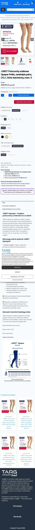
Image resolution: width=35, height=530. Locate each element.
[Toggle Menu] (3, 9)
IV (12, 119)
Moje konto (17, 4)
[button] (32, 39)
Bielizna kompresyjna (18, 15)
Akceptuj (17, 267)
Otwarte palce (6, 146)
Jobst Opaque (10, 165)
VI (20, 119)
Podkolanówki (6, 110)
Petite (3, 155)
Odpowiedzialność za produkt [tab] (11, 209)
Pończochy (16, 110)
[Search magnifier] (33, 9)
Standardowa (12, 155)
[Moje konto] (17, 2)
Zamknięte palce (18, 146)
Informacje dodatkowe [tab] (9, 206)
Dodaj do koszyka (23, 95)
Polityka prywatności (17, 279)
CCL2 (9, 128)
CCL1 (3, 128)
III (8, 119)
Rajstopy (24, 110)
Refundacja (26, 4)
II (5, 119)
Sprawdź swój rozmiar (24, 102)
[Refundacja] (26, 2)
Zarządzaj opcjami (17, 276)
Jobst (6, 167)
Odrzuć (17, 272)
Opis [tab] (3, 202)
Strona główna (8, 15)
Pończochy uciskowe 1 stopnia (13, 17)
